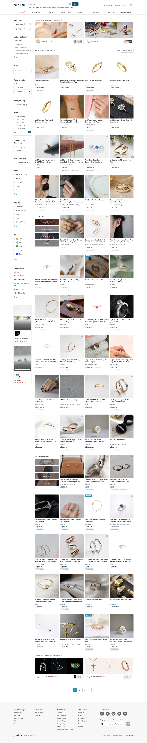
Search (75, 4)
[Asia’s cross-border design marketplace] (19, 5)
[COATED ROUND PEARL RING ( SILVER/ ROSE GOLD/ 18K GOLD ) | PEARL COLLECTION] (97, 386)
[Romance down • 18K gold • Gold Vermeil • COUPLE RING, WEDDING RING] (97, 466)
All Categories (18, 712)
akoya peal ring (19, 289)
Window (16, 723)
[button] (29, 132)
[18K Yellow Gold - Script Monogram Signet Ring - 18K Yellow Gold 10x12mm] (97, 426)
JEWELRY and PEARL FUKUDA (70, 404)
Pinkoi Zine (17, 715)
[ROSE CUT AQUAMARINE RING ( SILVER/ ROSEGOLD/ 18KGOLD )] (47, 346)
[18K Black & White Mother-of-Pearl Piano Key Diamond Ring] (72, 67)
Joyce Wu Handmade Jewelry (69, 205)
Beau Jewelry (89, 205)
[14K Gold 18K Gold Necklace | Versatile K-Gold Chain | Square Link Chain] (72, 146)
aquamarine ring (19, 279)
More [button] (15, 57)
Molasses (63, 85)
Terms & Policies (62, 721)
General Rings (19, 276)
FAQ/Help (59, 712)
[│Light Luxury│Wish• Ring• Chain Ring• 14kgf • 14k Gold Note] (122, 346)
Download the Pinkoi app (113, 724)
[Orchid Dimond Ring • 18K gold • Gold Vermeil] (72, 266)
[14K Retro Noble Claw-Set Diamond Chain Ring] (97, 106)
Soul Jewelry (39, 404)
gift (33, 8)
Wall (15, 721)
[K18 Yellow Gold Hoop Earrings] (72, 626)
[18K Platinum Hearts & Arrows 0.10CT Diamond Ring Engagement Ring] (47, 146)
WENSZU (63, 285)
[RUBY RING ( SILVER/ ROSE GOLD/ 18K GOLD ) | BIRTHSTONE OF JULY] (97, 306)
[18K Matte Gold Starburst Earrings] (122, 586)
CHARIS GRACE (90, 125)
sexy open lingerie (45, 8)
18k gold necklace (20, 293)
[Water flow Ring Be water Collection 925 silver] (122, 266)
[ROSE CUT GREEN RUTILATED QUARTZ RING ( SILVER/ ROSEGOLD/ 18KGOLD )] (47, 586)
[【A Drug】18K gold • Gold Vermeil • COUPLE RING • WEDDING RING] (97, 546)
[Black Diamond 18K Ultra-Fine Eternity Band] (47, 386)
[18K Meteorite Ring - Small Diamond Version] (47, 106)
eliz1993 (37, 165)
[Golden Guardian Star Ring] (97, 586)
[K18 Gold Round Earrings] (72, 386)
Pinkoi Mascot (82, 721)
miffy (37, 8)
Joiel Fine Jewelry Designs (118, 444)
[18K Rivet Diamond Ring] (97, 67)
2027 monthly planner (63, 8)
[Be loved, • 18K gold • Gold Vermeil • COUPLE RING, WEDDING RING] (122, 466)
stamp (54, 8)
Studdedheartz (64, 245)
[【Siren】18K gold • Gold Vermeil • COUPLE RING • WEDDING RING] (72, 586)
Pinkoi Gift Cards (18, 718)
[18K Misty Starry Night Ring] (122, 67)
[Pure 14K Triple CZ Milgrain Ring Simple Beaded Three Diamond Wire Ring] (47, 546)
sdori (36, 285)
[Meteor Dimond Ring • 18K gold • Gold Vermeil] (72, 506)
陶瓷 (72, 8)
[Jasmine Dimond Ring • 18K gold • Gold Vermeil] (47, 506)
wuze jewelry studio (66, 165)
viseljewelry (88, 524)
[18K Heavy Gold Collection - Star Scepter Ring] (72, 306)
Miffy (29, 8)
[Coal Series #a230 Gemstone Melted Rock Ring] (122, 186)
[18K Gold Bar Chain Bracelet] (97, 186)
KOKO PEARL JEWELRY (43, 205)
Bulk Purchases (61, 715)
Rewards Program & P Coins (65, 729)
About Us (81, 712)
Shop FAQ (38, 715)
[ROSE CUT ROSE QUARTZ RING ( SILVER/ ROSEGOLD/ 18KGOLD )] (122, 546)
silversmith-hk (89, 285)
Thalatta (37, 85)
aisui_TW (63, 564)
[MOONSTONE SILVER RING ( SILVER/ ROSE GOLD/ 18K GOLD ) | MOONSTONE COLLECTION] (47, 426)
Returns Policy (61, 726)
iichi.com (81, 726)
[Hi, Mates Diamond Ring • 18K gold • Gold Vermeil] (122, 306)
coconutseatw (64, 125)
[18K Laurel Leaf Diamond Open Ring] (122, 146)
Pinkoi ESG (81, 718)
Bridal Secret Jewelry (91, 364)
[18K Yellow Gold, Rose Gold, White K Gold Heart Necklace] (47, 626)
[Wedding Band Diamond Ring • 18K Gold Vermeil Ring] (72, 346)
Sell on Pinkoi (108, 5)
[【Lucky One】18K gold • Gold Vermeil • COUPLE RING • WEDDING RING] (72, 426)
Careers (80, 723)
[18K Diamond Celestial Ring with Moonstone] (122, 106)
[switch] (23, 24)
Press (80, 715)
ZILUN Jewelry (114, 364)
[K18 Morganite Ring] (47, 67)
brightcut (87, 444)
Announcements (61, 718)
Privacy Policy (61, 723)
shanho (112, 285)
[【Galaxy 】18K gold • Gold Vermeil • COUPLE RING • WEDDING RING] (122, 386)
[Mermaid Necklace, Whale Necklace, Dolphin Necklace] (72, 106)
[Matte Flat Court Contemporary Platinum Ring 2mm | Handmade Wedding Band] (72, 186)
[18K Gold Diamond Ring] (122, 426)
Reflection (88, 604)
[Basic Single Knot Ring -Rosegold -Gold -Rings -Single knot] (72, 226)
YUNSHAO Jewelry (116, 205)
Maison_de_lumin (90, 165)
